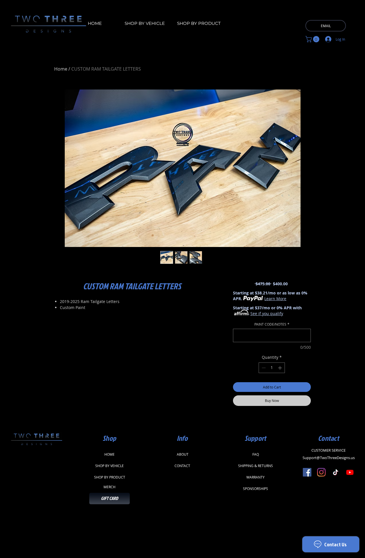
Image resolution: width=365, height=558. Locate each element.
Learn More (275, 298)
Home (60, 69)
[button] (313, 39)
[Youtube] (350, 472)
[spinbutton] (272, 368)
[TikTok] (335, 472)
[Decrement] (263, 368)
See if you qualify (266, 313)
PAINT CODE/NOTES (271, 324)
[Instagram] (321, 472)
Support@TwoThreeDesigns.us (329, 457)
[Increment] (280, 368)
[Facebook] (307, 472)
